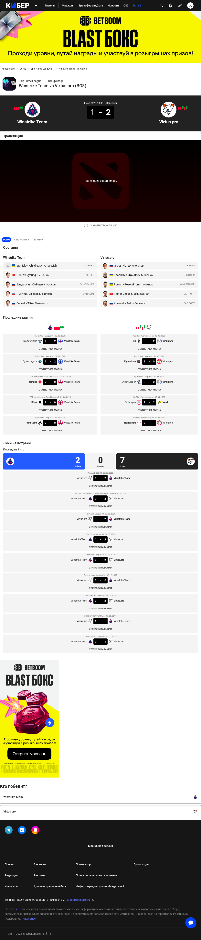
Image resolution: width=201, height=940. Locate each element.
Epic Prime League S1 (42, 68)
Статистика (21, 239)
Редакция (11, 875)
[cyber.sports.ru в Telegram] (9, 830)
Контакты (11, 886)
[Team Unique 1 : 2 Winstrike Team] (22, 107)
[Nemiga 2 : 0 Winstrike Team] (18, 108)
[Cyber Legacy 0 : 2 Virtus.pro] (183, 107)
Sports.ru (14, 909)
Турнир (38, 239)
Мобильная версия (100, 845)
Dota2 (23, 68)
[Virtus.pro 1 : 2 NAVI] (181, 108)
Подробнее (28, 918)
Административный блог (50, 886)
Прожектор (83, 864)
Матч (6, 239)
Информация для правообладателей (100, 886)
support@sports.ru (78, 899)
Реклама (40, 875)
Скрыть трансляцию (104, 225)
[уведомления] (170, 5)
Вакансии (40, 864)
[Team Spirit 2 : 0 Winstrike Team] (14, 108)
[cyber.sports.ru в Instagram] (36, 830)
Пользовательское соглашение (96, 875)
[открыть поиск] (161, 5)
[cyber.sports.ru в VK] (22, 830)
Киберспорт (8, 68)
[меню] (37, 5)
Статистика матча (50, 349)
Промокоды (141, 864)
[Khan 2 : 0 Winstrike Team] (16, 108)
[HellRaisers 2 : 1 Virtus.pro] (179, 108)
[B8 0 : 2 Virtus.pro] (186, 107)
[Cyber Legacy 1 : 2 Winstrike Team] (20, 107)
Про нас (10, 864)
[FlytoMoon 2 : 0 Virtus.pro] (184, 108)
